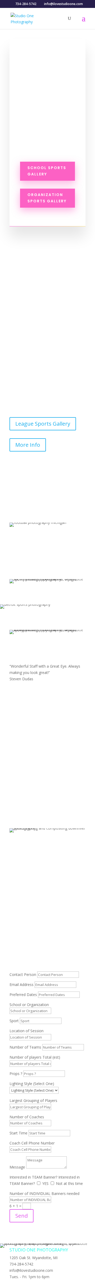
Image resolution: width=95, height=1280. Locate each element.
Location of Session (27, 1030)
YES (45, 1183)
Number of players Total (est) (35, 1057)
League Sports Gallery (42, 423)
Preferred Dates (23, 994)
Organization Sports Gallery (46, 198)
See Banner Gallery (39, 564)
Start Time (18, 1132)
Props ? (16, 1073)
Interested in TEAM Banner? (33, 1177)
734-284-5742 (47, 960)
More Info (27, 444)
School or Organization (29, 1004)
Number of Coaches (27, 1116)
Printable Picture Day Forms (47, 898)
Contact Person (23, 974)
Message (17, 1167)
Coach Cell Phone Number (32, 1143)
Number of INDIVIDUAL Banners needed (44, 1193)
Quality (24, 648)
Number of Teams (25, 1047)
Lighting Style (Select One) (32, 1083)
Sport (14, 1020)
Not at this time (69, 1183)
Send (21, 1215)
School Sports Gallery (46, 171)
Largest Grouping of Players (33, 1100)
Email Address (22, 984)
